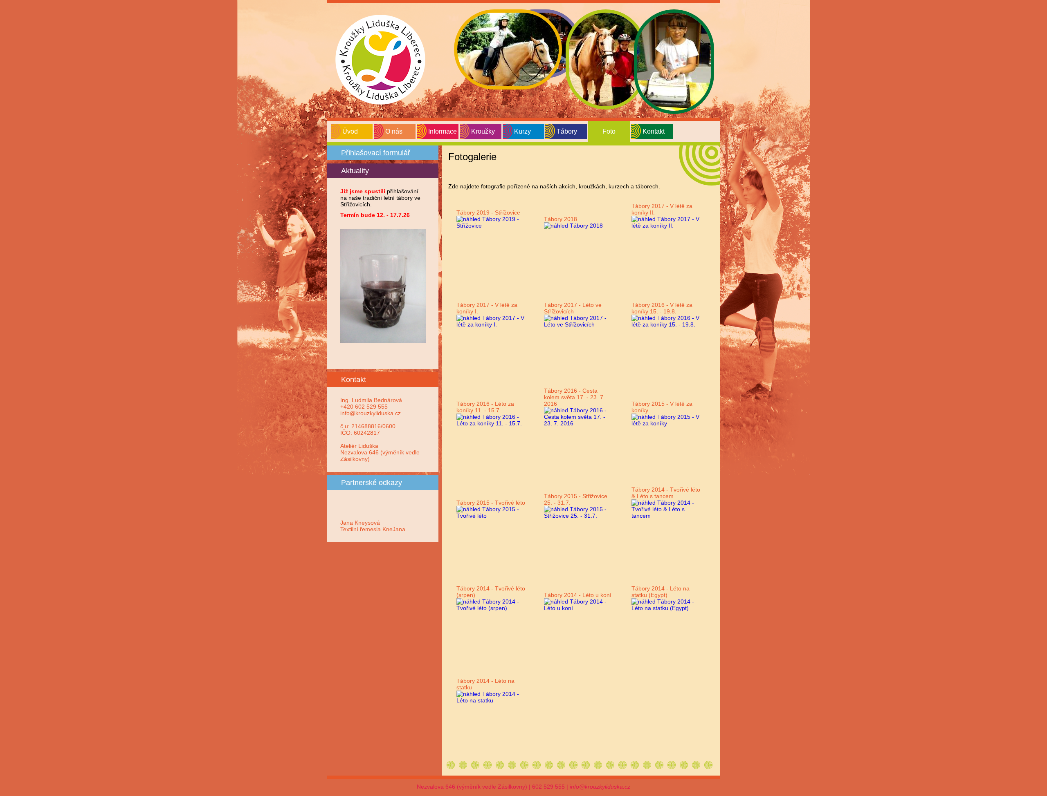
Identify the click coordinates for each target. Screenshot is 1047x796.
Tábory (567, 131)
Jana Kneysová (360, 522)
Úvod (350, 131)
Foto (609, 131)
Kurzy (522, 131)
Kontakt (654, 131)
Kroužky (483, 131)
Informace (442, 131)
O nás (393, 131)
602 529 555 (548, 786)
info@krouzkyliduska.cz (600, 786)
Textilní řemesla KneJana (372, 529)
